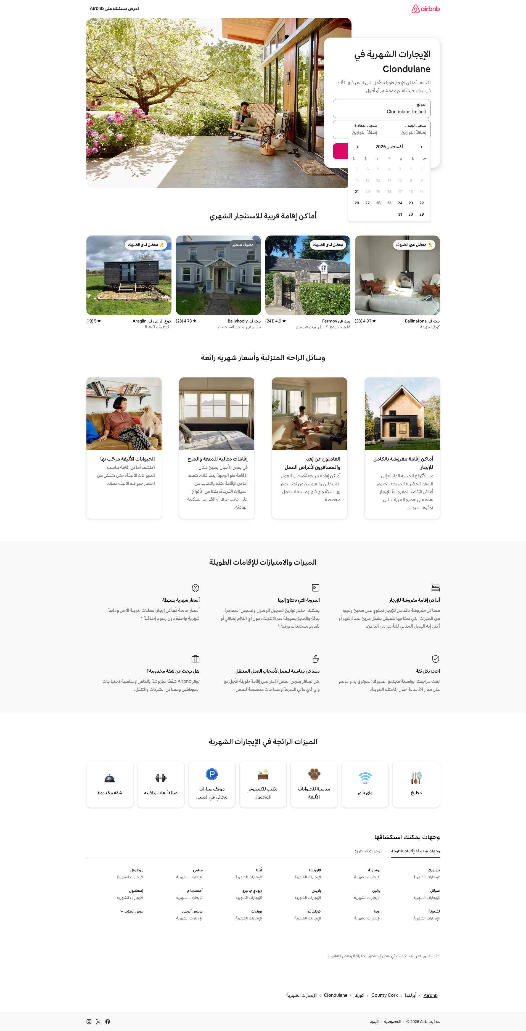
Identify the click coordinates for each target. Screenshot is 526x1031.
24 (400, 202)
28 (357, 202)
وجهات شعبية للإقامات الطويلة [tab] (415, 850)
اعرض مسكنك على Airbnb (114, 8)
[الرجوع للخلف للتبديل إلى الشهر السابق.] (421, 147)
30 (410, 214)
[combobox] (381, 112)
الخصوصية (392, 1021)
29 (421, 214)
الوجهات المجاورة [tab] (368, 850)
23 (411, 202)
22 (421, 202)
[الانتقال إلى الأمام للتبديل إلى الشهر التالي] (357, 147)
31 (400, 214)
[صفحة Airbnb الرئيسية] (426, 8)
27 (367, 202)
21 (357, 191)
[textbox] (406, 132)
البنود (374, 1021)
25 (389, 202)
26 (378, 202)
